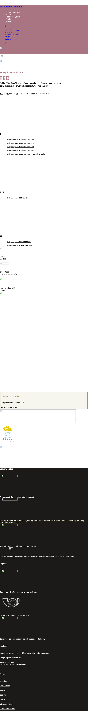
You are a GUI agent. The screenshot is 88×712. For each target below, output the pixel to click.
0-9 (1, 94)
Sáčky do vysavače (13, 12)
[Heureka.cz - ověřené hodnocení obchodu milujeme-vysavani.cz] (7, 443)
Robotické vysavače (14, 17)
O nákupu (9, 19)
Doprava (3, 695)
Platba (2, 699)
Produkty (3, 681)
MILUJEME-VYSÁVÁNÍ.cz (11, 6)
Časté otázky (5, 686)
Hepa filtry (10, 14)
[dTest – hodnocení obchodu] (38, 416)
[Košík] (3, 56)
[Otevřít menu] (6, 64)
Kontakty (9, 21)
